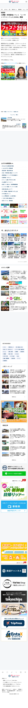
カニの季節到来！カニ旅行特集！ (9, 196)
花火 (9, 9)
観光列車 (13, 358)
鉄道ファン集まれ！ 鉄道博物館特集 (10, 184)
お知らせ (14, 689)
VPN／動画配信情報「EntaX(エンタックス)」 (11, 686)
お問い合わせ (19, 690)
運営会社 (3, 690)
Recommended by (21, 261)
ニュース (3, 12)
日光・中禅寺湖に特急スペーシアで (9, 172)
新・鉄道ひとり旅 (19, 347)
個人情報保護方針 (10, 690)
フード (19, 358)
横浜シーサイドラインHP (10, 63)
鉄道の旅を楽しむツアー (7, 189)
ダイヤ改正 (12, 356)
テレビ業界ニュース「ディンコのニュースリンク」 (12, 682)
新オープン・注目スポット (8, 349)
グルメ (5, 347)
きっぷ (24, 9)
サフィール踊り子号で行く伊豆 (8, 179)
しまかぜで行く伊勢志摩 (7, 168)
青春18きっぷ (14, 9)
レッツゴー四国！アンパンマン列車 (9, 186)
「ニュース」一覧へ (14, 114)
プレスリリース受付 (5, 692)
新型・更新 (11, 351)
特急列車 (22, 351)
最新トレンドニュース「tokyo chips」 (10, 680)
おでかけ (5, 9)
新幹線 (17, 351)
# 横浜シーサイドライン (8, 111)
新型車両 (19, 9)
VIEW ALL (14, 396)
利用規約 (19, 689)
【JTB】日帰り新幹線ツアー (8, 198)
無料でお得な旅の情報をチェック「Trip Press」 (12, 684)
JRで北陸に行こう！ (6, 193)
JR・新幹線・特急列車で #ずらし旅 (10, 191)
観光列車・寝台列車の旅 (7, 170)
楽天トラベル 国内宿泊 (7, 200)
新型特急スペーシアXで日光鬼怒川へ (10, 175)
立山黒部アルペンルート (7, 182)
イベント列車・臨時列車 (20, 349)
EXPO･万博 (6, 356)
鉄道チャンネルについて (6, 689)
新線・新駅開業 (6, 358)
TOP (2, 9)
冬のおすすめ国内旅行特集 (8, 166)
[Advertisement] (14, 95)
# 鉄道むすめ (15, 111)
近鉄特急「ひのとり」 (7, 177)
